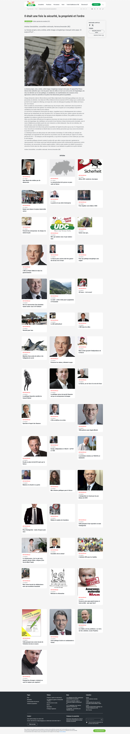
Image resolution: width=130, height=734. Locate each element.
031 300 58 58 (32, 720)
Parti (36, 8)
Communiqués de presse (33, 701)
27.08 (87, 701)
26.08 (87, 697)
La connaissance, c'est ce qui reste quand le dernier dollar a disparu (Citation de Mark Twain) (33, 560)
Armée (48, 704)
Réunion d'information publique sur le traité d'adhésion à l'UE (94, 707)
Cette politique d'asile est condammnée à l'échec (62, 641)
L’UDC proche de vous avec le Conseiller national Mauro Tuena (93, 703)
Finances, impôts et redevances (54, 697)
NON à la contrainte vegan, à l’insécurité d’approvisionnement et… (74, 702)
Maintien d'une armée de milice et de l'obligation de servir (33, 357)
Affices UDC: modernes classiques (88, 179)
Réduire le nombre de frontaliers (60, 520)
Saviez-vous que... (84, 233)
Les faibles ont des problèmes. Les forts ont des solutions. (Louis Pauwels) (90, 630)
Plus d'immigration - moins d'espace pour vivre (34, 531)
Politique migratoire (51, 708)
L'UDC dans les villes (84, 327)
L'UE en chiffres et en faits (58, 420)
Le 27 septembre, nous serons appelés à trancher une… (73, 706)
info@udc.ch (43, 720)
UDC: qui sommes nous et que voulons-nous (61, 238)
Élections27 (84, 4)
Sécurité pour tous (28, 330)
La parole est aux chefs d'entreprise (61, 203)
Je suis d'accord (99, 730)
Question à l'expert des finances (32, 423)
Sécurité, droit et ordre (96, 31)
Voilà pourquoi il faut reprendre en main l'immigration (90, 524)
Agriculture (49, 706)
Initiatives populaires (32, 703)
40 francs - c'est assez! (85, 292)
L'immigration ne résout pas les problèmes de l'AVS (89, 497)
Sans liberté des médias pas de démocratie (31, 181)
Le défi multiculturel (56, 324)
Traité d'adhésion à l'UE (73, 4)
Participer (96, 4)
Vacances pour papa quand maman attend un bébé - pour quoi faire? (89, 602)
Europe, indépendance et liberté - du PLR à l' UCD (62, 449)
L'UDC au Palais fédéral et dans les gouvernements (32, 271)
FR (83, 9)
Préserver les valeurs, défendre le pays (62, 362)
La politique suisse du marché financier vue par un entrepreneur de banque (62, 395)
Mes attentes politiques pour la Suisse (61, 490)
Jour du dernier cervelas (91, 699)
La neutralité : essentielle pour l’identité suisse (73, 709)
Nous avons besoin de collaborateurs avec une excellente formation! (33, 585)
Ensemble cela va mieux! (57, 553)
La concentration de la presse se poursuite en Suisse (61, 183)
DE (81, 9)
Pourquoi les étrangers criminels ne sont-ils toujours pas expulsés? (33, 681)
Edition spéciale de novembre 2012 (41, 21)
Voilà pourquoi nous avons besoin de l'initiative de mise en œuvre (33, 643)
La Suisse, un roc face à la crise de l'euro (90, 383)
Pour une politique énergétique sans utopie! (89, 259)
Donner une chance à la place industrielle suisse (34, 210)
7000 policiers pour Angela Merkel (88, 430)
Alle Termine (89, 710)
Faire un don (32, 724)
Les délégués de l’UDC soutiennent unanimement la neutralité (74, 698)
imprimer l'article (98, 35)
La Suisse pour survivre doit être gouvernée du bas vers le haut (62, 259)
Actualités (29, 699)
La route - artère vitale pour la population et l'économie (62, 300)
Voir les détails (63, 731)
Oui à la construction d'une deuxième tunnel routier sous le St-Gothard (33, 305)
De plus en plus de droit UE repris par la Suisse (34, 463)
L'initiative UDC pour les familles (88, 557)
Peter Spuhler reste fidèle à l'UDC (88, 206)
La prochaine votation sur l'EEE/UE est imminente (89, 457)
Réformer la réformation (57, 593)
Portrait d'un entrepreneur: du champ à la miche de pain (34, 232)
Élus (28, 697)
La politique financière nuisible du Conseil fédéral (32, 397)
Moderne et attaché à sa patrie (31, 485)
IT (86, 9)
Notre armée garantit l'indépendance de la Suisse (90, 351)
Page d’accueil (30, 8)
